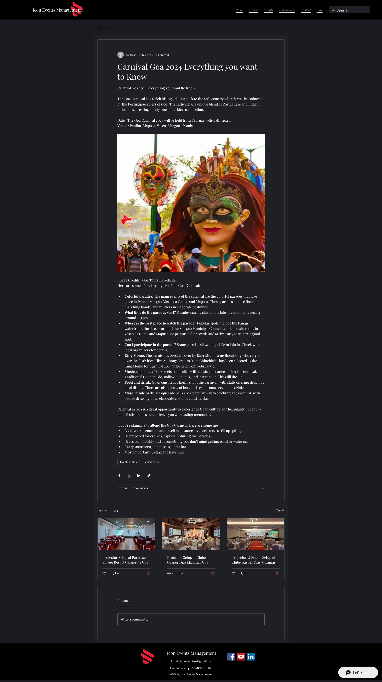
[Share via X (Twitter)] (129, 476)
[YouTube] (241, 657)
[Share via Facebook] (119, 476)
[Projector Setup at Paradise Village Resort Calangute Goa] (126, 534)
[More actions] (262, 54)
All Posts (104, 27)
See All (280, 510)
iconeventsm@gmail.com (196, 661)
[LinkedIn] (251, 657)
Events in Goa (128, 462)
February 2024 (152, 462)
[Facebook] (231, 657)
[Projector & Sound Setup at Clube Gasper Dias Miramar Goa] (255, 534)
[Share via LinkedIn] (139, 476)
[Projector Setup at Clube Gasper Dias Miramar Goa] (191, 534)
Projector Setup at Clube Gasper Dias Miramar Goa (187, 560)
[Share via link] (148, 476)
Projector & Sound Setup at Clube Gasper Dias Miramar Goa (254, 560)
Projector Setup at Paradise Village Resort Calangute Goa (125, 560)
